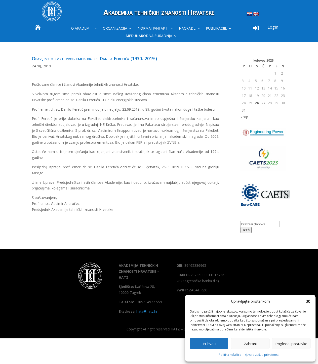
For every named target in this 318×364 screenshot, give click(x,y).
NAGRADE (187, 29)
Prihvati (209, 343)
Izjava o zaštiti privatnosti (261, 355)
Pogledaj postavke (291, 343)
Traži (246, 230)
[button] (308, 301)
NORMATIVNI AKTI (153, 29)
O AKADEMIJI (81, 29)
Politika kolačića (230, 355)
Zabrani (250, 343)
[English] (256, 13)
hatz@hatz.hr (147, 311)
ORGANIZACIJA (115, 29)
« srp (244, 117)
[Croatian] (249, 13)
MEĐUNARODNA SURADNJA (149, 36)
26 (257, 102)
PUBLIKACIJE (216, 29)
